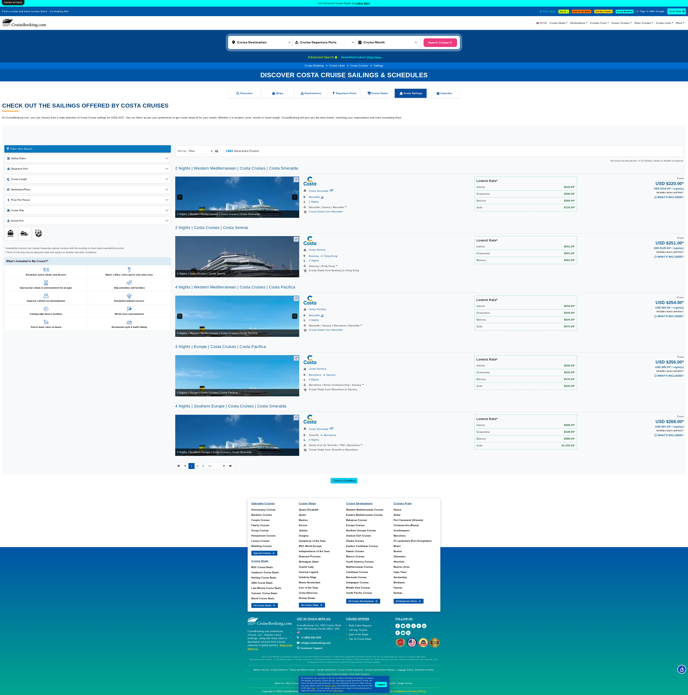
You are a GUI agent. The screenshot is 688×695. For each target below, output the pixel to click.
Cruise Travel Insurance (351, 670)
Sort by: (182, 151)
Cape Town (400, 572)
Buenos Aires (402, 567)
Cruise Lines (663, 23)
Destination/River (20, 189)
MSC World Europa (310, 546)
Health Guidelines (326, 670)
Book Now (675, 11)
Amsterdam (400, 577)
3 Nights (314, 379)
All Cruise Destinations (361, 601)
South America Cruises (360, 561)
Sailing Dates (18, 158)
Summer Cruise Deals (264, 593)
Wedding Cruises (261, 546)
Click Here (374, 57)
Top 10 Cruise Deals (360, 639)
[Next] (294, 197)
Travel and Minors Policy (302, 670)
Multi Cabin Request (360, 625)
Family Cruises (260, 525)
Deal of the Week (581, 11)
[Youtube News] (403, 633)
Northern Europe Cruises (361, 530)
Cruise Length (19, 179)
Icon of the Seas (308, 587)
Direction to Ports (424, 670)
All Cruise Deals (263, 605)
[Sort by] (217, 151)
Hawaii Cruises (355, 551)
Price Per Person (20, 199)
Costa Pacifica (317, 309)
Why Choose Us (294, 683)
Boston (398, 551)
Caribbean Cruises (357, 572)
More (679, 23)
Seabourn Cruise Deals (265, 572)
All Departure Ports (407, 601)
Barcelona (315, 374)
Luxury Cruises (260, 541)
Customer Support (311, 648)
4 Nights (314, 320)
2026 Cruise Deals (262, 583)
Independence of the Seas (314, 551)
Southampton (402, 530)
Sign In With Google (652, 11)
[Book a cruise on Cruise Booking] (24, 23)
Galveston (400, 556)
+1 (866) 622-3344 (310, 637)
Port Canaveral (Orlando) (408, 520)
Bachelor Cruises (261, 515)
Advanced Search (321, 57)
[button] (262, 42)
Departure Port (19, 168)
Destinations (577, 23)
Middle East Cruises (358, 587)
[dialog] (13, 2)
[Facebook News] (397, 633)
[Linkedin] (424, 626)
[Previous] (179, 197)
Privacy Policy (417, 691)
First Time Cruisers (359, 674)
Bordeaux (399, 582)
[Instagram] (408, 626)
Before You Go (261, 670)
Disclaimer (390, 683)
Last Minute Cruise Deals (266, 588)
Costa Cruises (359, 65)
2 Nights (314, 201)
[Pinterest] (419, 626)
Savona (330, 374)
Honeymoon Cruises (263, 535)
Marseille (314, 197)
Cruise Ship (17, 210)
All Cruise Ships (310, 605)
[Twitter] (413, 626)
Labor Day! (363, 3)
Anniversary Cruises (263, 509)
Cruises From (598, 23)
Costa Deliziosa (308, 593)
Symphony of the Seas (312, 541)
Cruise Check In (279, 670)
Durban (398, 593)
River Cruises (643, 23)
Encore (303, 525)
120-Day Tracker (603, 11)
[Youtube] (403, 626)
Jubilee (303, 530)
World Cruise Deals (262, 598)
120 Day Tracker (358, 630)
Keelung (314, 256)
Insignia (304, 535)
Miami (397, 546)
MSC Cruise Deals (262, 567)
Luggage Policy (405, 670)
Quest (302, 515)
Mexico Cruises (355, 556)
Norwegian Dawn (309, 561)
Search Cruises (438, 42)
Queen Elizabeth (309, 509)
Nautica (303, 520)
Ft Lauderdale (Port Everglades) (413, 541)
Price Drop (549, 11)
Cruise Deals (557, 23)
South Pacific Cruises (359, 593)
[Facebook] (397, 626)
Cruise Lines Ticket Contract (333, 674)
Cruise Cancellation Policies (380, 670)
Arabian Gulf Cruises (358, 535)
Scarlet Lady (306, 567)
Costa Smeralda (318, 190)
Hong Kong (331, 256)
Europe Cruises (355, 525)
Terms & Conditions (344, 480)
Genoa (397, 509)
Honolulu (399, 561)
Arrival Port (17, 220)
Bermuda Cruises (356, 577)
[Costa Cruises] (310, 180)
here (313, 688)
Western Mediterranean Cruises (364, 509)
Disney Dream (307, 598)
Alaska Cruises (355, 541)
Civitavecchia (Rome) (406, 525)
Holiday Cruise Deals (263, 577)
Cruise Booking (314, 65)
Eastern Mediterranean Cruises (364, 515)
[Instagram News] (408, 633)
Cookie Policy (337, 691)
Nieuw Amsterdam (310, 582)
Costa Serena (317, 249)
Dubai (397, 515)
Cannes (398, 587)
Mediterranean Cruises (359, 567)
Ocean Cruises (621, 23)
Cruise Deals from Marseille (326, 211)
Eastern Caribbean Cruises (362, 546)
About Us (279, 683)
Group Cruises (260, 530)
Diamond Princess (310, 556)
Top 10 (563, 11)
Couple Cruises (260, 520)
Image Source (405, 683)
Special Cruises (263, 553)
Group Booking (625, 11)
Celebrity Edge (307, 577)
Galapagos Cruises (357, 582)
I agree (381, 684)
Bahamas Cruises (356, 520)
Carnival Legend (308, 572)
